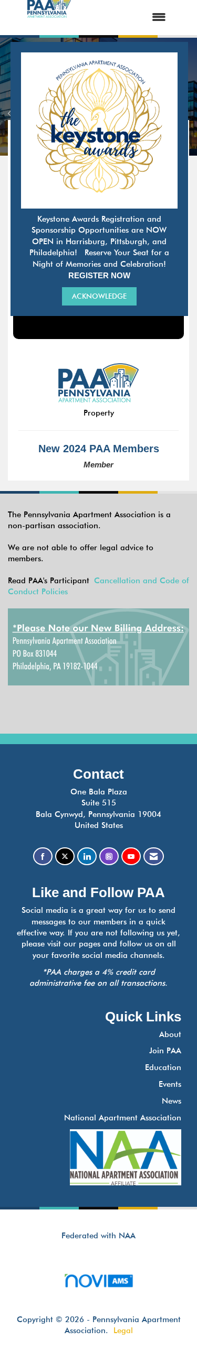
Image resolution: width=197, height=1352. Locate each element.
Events (170, 1084)
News (171, 1101)
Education (163, 1067)
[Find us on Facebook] (43, 856)
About (170, 1034)
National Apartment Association (122, 1117)
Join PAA (165, 1050)
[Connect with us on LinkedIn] (87, 856)
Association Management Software (99, 1293)
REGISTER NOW (99, 275)
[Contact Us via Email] (153, 856)
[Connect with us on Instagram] (109, 856)
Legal (123, 1330)
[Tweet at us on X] (65, 856)
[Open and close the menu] (129, 17)
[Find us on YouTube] (131, 856)
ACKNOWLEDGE (99, 296)
